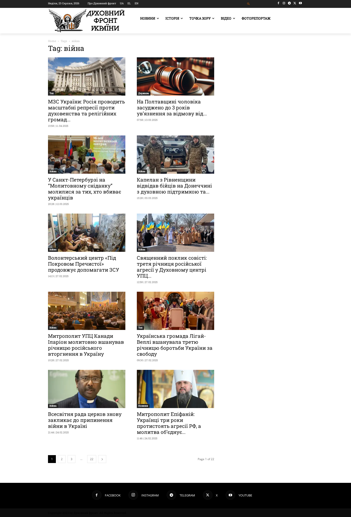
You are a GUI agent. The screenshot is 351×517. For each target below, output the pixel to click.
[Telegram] (289, 3)
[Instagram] (284, 3)
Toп (51, 93)
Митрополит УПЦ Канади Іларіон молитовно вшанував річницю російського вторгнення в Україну (86, 345)
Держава (143, 93)
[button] (248, 3)
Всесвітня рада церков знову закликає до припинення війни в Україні (85, 420)
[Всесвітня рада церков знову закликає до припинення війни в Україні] (86, 389)
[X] (295, 3)
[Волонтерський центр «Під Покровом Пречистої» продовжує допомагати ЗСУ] (86, 233)
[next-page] (102, 459)
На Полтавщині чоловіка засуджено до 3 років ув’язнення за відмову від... (172, 107)
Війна (53, 171)
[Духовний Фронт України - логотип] (86, 20)
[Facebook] (278, 3)
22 (91, 459)
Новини (143, 405)
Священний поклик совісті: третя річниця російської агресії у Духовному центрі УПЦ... (172, 266)
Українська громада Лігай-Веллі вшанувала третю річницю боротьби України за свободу (175, 345)
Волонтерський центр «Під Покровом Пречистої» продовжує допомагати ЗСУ (83, 263)
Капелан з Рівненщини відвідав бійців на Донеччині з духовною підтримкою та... (174, 185)
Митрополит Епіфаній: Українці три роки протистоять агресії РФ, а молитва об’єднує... (169, 423)
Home (52, 41)
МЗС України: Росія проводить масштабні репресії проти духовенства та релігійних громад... (86, 110)
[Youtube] (300, 3)
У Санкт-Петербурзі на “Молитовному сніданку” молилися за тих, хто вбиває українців (84, 188)
